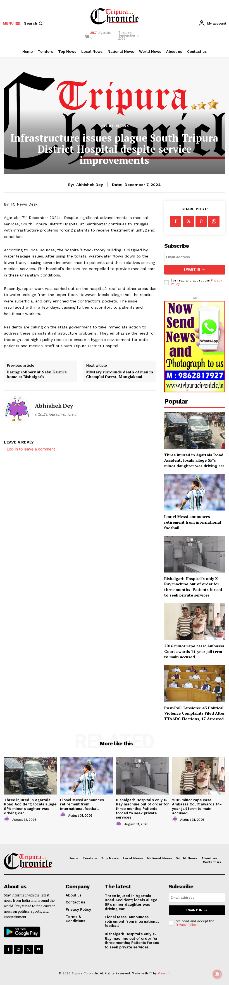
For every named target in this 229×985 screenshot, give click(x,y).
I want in (192, 269)
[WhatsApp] (214, 221)
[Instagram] (18, 949)
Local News (114, 126)
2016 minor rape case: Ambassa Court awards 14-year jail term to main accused (194, 651)
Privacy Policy (185, 925)
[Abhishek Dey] (17, 409)
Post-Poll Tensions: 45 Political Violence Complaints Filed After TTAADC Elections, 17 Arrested (194, 713)
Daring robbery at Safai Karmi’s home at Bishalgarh (37, 374)
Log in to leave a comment (31, 449)
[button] (34, 23)
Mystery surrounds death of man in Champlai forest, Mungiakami (119, 374)
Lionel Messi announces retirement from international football (192, 522)
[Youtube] (38, 949)
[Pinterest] (201, 221)
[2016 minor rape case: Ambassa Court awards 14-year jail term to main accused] (194, 621)
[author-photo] (7, 819)
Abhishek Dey (89, 184)
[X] (188, 221)
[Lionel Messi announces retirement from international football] (86, 775)
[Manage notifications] (217, 974)
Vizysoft (164, 973)
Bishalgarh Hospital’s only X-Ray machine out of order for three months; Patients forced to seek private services (193, 587)
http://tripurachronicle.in (56, 414)
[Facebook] (175, 221)
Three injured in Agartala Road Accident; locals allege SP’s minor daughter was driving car (194, 460)
